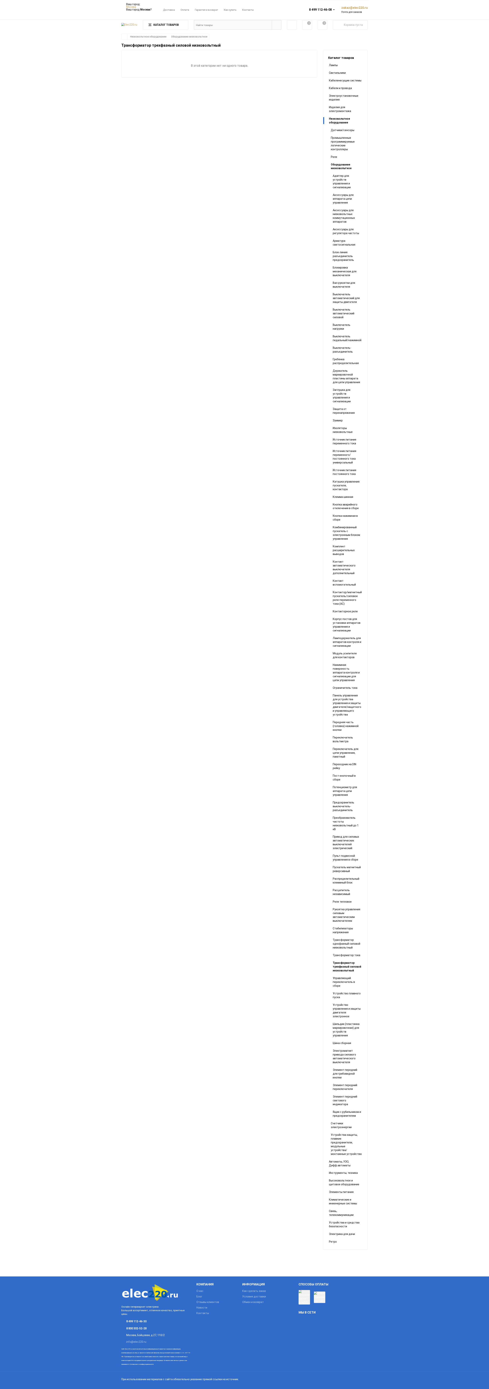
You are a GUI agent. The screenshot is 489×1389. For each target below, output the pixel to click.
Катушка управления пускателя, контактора (346, 485)
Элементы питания (341, 1191)
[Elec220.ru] (156, 1291)
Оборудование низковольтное (189, 36)
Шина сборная (342, 1043)
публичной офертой (152, 1353)
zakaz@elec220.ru (354, 8)
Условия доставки (254, 1296)
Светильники (337, 72)
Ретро (333, 1241)
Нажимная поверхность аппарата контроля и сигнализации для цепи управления (346, 672)
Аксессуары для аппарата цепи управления (343, 198)
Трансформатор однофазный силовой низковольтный (346, 943)
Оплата (185, 9)
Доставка (169, 9)
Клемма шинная (343, 496)
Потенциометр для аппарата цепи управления (345, 791)
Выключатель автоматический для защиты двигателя (346, 298)
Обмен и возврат (253, 1302)
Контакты (248, 9)
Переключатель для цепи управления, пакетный (345, 752)
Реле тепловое (342, 901)
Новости (201, 1307)
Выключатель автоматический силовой (343, 313)
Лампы (333, 65)
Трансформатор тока (346, 955)
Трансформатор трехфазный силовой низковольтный (347, 966)
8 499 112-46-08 (320, 9)
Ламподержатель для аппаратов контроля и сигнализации (347, 642)
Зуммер (338, 420)
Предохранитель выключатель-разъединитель (343, 806)
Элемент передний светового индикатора (345, 1100)
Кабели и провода (340, 88)
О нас (199, 1291)
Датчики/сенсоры (342, 130)
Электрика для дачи (342, 1234)
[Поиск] (276, 25)
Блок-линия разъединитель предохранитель (343, 256)
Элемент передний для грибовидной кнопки (345, 1073)
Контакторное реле (345, 611)
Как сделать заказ (254, 1291)
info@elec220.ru (136, 1341)
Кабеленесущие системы (345, 80)
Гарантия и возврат (206, 9)
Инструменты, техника (343, 1172)
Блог (199, 1296)
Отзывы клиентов (207, 1302)
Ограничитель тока (345, 687)
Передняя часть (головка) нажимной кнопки (346, 726)
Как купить (230, 9)
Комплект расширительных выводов (344, 550)
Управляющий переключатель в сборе (344, 982)
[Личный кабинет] (292, 25)
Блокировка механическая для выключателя (344, 271)
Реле (334, 156)
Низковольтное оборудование (148, 36)
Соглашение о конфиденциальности (142, 1364)
